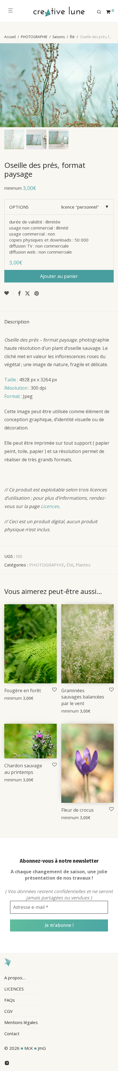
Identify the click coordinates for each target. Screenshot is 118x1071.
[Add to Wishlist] (8, 293)
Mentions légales (21, 1022)
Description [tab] (16, 322)
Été (72, 36)
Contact (11, 1033)
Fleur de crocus (77, 810)
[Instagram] (6, 1062)
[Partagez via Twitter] (27, 293)
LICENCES (14, 989)
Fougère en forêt (22, 690)
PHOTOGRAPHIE (34, 36)
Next (113, 85)
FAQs (9, 1000)
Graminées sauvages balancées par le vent (82, 697)
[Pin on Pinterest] (37, 293)
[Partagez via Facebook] (19, 293)
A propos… (14, 977)
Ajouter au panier (59, 276)
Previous (5, 85)
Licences (50, 506)
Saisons (58, 36)
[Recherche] (101, 12)
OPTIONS (19, 207)
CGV (8, 1011)
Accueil (10, 36)
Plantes (83, 565)
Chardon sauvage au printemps (23, 768)
